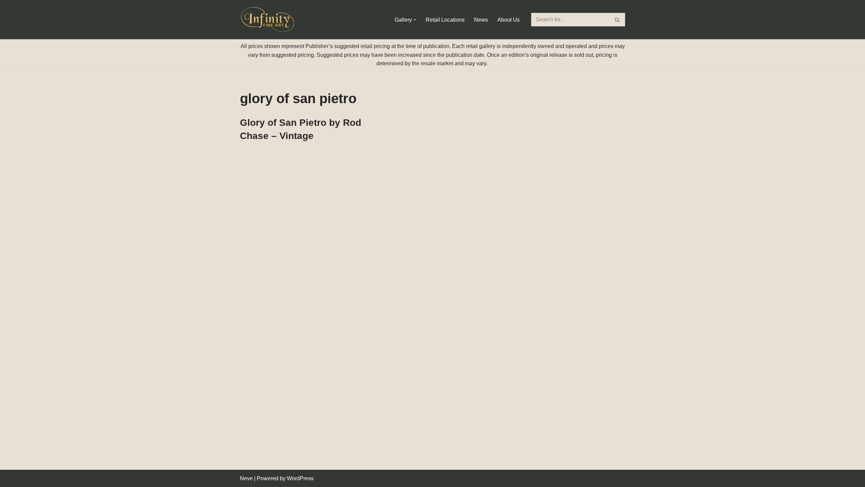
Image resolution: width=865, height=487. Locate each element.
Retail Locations (445, 20)
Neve (246, 478)
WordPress (300, 478)
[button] (415, 19)
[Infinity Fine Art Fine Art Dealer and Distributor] (268, 19)
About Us (508, 20)
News (481, 20)
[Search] (617, 19)
